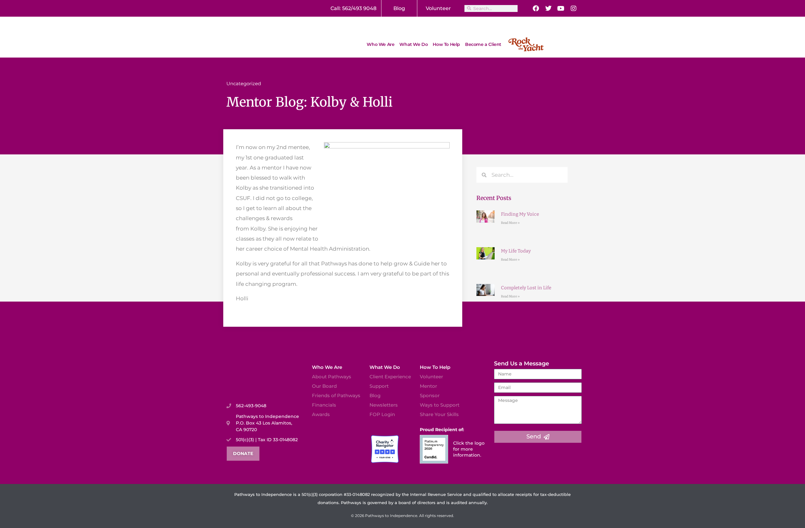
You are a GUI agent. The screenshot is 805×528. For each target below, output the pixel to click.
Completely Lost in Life (526, 288)
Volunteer (438, 8)
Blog (399, 8)
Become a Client (483, 44)
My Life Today (516, 251)
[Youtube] (561, 8)
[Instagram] (574, 8)
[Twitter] (548, 8)
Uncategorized (243, 83)
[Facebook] (536, 8)
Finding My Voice (520, 214)
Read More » (510, 223)
